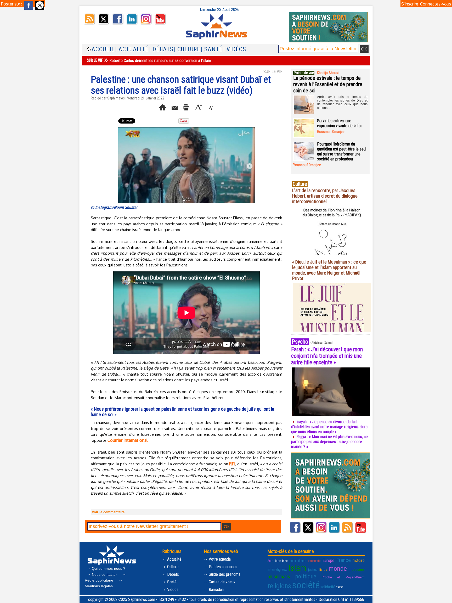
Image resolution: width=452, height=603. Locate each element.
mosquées (357, 569)
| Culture (187, 49)
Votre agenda (219, 559)
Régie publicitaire (99, 580)
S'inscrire (409, 4)
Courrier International (128, 440)
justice (313, 569)
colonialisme (298, 561)
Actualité (174, 559)
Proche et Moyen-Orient (343, 577)
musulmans (279, 577)
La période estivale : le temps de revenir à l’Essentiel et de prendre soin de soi (327, 84)
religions (279, 586)
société (306, 585)
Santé (171, 581)
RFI (232, 463)
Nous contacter (104, 574)
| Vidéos (234, 49)
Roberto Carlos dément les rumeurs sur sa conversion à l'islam (160, 60)
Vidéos (172, 589)
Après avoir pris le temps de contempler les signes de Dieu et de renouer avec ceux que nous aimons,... (342, 102)
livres (323, 569)
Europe (328, 560)
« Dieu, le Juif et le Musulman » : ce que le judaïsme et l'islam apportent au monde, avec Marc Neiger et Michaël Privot (329, 270)
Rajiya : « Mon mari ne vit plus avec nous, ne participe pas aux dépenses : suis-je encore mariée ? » (329, 441)
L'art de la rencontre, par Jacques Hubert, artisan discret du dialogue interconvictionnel (325, 196)
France (343, 560)
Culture (172, 566)
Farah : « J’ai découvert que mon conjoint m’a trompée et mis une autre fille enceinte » (327, 356)
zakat (339, 587)
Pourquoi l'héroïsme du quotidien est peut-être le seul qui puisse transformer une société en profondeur (341, 151)
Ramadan (216, 589)
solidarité (327, 586)
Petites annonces (222, 566)
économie (314, 561)
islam (297, 568)
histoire (359, 560)
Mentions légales (99, 586)
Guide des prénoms (224, 574)
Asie (270, 561)
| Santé (212, 49)
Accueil (103, 49)
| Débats (161, 49)
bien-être (281, 561)
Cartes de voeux (221, 581)
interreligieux (277, 569)
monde (338, 568)
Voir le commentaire (108, 512)
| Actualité (132, 49)
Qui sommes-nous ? (108, 568)
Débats (172, 574)
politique (305, 576)
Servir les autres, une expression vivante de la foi (339, 123)
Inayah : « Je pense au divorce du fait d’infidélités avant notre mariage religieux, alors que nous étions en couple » (329, 426)
